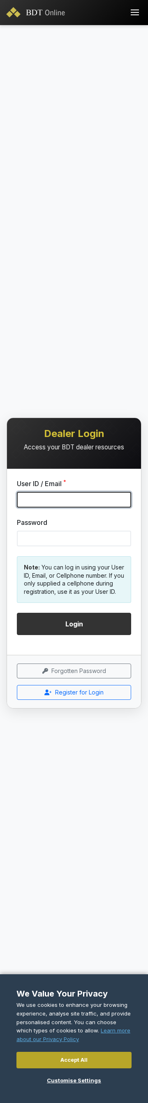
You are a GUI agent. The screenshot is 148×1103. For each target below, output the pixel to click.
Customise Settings (74, 1080)
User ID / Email (41, 483)
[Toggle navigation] (135, 12)
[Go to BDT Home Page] (37, 12)
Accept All (74, 1059)
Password (32, 522)
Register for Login (79, 692)
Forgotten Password (78, 670)
